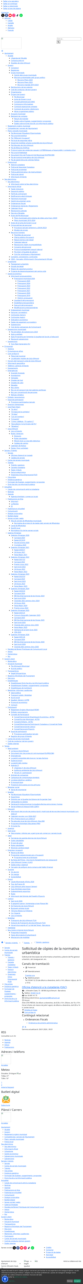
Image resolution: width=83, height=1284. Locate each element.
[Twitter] (3, 15)
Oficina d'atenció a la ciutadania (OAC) (44, 987)
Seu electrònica (7, 1144)
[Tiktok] (17, 15)
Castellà (11, 23)
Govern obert (6, 1217)
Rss (5, 1214)
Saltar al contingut (10, 4)
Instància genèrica (11, 986)
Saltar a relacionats (10, 6)
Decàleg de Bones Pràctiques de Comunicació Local (24, 1207)
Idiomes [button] (7, 18)
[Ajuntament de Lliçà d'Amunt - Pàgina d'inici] (11, 43)
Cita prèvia (8, 984)
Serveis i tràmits (11, 943)
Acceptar (77, 1281)
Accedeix (4, 1065)
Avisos (6, 1045)
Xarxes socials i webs (12, 1202)
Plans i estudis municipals (14, 1139)
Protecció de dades (53, 1252)
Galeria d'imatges (11, 1205)
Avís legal (49, 1255)
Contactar (5, 12)
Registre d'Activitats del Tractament (17, 1226)
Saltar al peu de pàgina (12, 8)
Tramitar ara (30, 975)
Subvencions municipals (13, 1156)
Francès (11, 30)
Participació (8, 1236)
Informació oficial (11, 1149)
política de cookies (20, 1277)
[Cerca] (58, 41)
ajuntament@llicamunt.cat (49, 998)
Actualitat (5, 1180)
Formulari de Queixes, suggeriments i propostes (23, 1175)
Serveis (7, 948)
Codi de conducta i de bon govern (17, 1241)
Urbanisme (8, 1151)
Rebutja (69, 1281)
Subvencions (9, 1159)
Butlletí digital (9, 1200)
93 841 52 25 (35, 993)
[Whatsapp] (21, 15)
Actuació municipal (11, 1222)
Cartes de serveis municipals (15, 1166)
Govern (7, 1132)
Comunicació (9, 1195)
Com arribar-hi (30, 1012)
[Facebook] (7, 15)
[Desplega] (20, 943)
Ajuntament (5, 1127)
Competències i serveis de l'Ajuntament (19, 1137)
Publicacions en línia (12, 1190)
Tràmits (27, 943)
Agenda (7, 1042)
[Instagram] (14, 15)
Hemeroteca (9, 1212)
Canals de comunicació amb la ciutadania (20, 1183)
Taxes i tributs (13, 967)
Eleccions (8, 1229)
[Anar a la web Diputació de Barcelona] (72, 1265)
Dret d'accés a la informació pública (18, 1178)
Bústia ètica (8, 1219)
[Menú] (2, 51)
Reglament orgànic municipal (15, 1134)
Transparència (9, 1224)
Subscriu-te (5, 1105)
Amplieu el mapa (30, 1010)
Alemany (11, 28)
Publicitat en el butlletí (12, 1192)
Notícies (7, 1040)
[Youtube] (10, 15)
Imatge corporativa (11, 1197)
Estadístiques (9, 1231)
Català (10, 20)
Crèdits (48, 1247)
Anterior (4, 1087)
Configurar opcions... (8, 1281)
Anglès (10, 25)
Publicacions (9, 1047)
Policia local (8, 1142)
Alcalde (7, 1129)
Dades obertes (10, 1243)
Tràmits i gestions (42, 942)
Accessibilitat (51, 1257)
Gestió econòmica (11, 1154)
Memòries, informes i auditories (16, 1234)
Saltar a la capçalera (11, 1)
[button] (5, 1279)
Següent (11, 1087)
